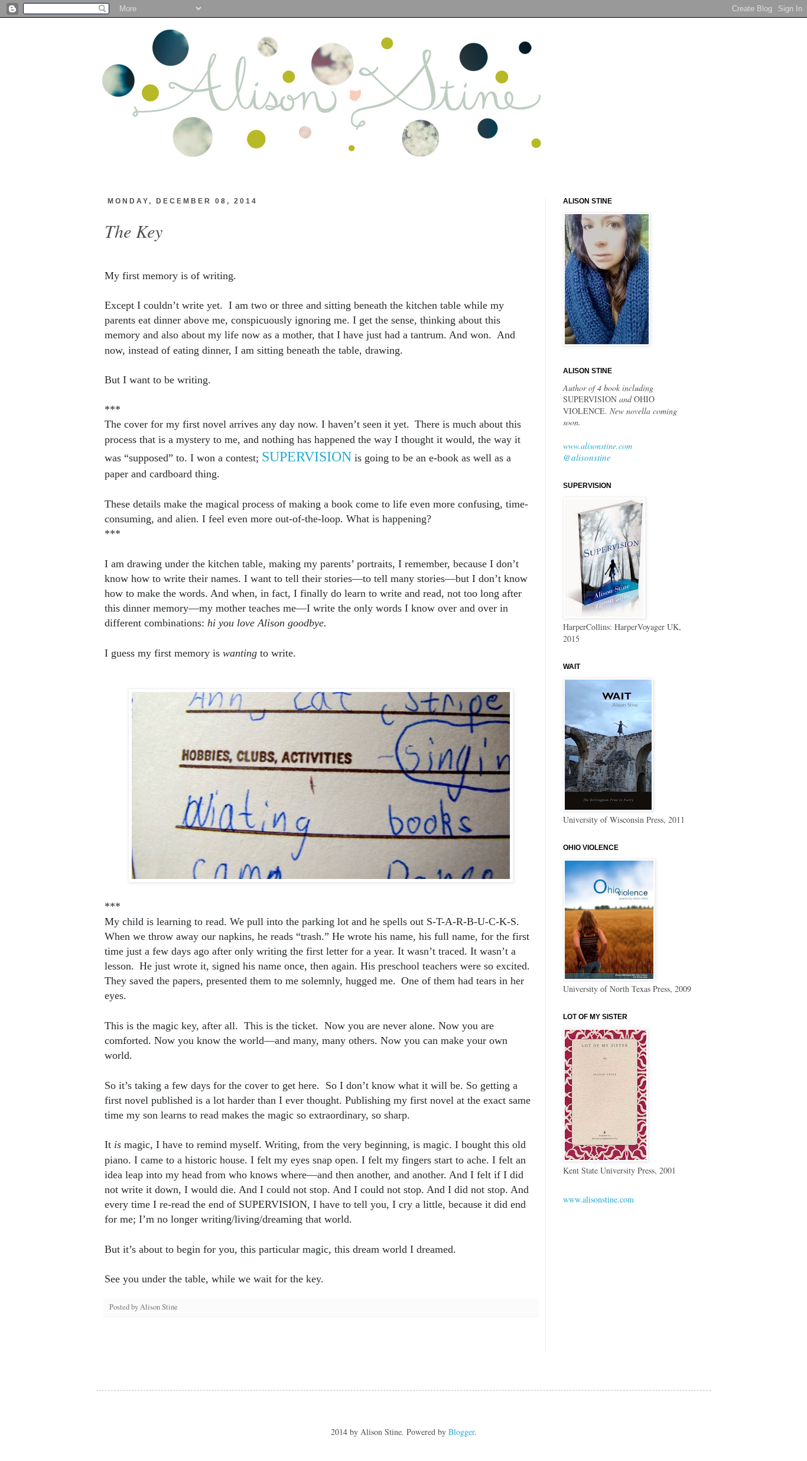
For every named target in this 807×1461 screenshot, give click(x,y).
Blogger (461, 1431)
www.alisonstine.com (597, 445)
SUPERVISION (307, 456)
